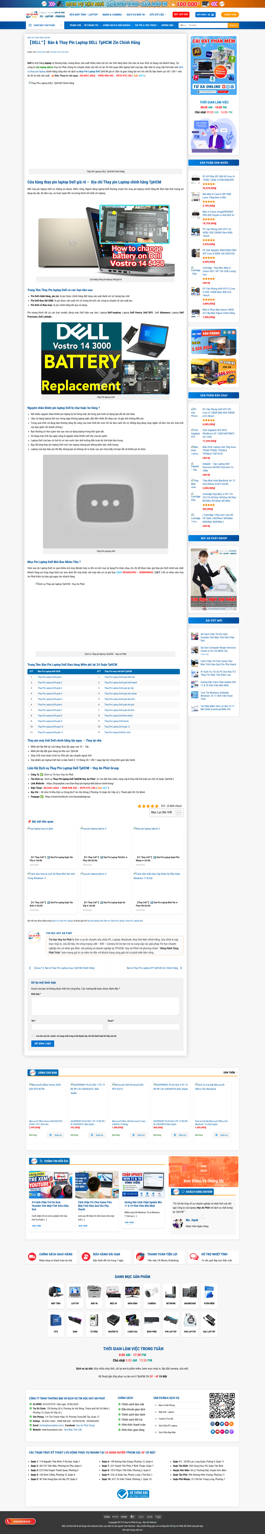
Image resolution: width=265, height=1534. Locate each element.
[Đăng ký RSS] (231, 1424)
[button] (205, 14)
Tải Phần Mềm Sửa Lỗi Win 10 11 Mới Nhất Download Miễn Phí (217, 708)
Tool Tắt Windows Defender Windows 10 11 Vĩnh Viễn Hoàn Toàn (217, 695)
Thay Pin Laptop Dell (134, 921)
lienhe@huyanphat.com (51, 1425)
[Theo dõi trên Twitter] (222, 1424)
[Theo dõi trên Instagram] (212, 1424)
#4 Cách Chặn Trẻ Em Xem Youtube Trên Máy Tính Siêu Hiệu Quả (217, 637)
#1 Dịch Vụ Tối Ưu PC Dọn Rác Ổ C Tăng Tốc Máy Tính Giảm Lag (218, 673)
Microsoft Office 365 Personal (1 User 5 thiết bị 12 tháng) (129, 1123)
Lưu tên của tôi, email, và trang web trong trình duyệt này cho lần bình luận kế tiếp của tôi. (76, 1036)
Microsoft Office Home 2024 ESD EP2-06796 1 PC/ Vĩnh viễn (46, 1123)
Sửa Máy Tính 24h (73, 1429)
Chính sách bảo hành (133, 1414)
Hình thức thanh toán (134, 1424)
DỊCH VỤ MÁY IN (136, 14)
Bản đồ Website (150, 1522)
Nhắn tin (58, 1135)
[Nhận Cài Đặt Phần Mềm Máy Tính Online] (214, 65)
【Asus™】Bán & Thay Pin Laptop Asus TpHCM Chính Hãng (63, 967)
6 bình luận (208, 654)
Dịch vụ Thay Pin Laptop (114, 921)
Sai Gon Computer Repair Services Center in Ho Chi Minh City (218, 649)
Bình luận (36, 994)
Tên (33, 1020)
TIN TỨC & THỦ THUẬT (146, 25)
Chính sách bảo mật (133, 1404)
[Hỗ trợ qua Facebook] (8, 1489)
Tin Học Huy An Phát (59, 52)
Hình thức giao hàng (133, 1430)
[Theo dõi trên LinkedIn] (213, 1431)
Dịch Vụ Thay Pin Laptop (38, 38)
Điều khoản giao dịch (133, 1409)
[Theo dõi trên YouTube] (217, 1431)
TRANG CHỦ (75, 25)
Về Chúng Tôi (91, 25)
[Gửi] (233, 25)
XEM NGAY (204, 1169)
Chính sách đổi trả (132, 1419)
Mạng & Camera (112, 14)
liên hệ (169, 1526)
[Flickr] (222, 1431)
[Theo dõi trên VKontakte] (227, 1431)
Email (111, 1020)
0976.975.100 (124, 75)
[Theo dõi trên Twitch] (231, 1431)
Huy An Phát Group (85, 1425)
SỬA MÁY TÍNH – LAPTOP (83, 14)
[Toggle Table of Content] (176, 812)
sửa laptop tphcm (44, 67)
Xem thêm (229, 1072)
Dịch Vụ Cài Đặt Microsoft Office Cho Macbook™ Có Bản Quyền (211, 1123)
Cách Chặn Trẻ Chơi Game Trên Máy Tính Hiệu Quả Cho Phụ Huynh (218, 663)
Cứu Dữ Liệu (157, 14)
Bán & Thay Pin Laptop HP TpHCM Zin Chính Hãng (153, 967)
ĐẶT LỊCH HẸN (181, 14)
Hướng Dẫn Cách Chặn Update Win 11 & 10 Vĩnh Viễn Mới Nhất (218, 684)
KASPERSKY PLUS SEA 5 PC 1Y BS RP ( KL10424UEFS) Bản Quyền (171, 1123)
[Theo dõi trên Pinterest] (227, 1424)
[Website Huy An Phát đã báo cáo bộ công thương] (132, 1494)
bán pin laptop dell (95, 921)
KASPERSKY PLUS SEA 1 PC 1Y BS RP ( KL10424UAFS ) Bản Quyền (88, 1123)
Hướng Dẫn (167, 25)
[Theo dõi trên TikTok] (217, 1424)
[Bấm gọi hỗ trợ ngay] (8, 1521)
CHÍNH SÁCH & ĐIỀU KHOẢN (116, 25)
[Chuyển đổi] (156, 1405)
